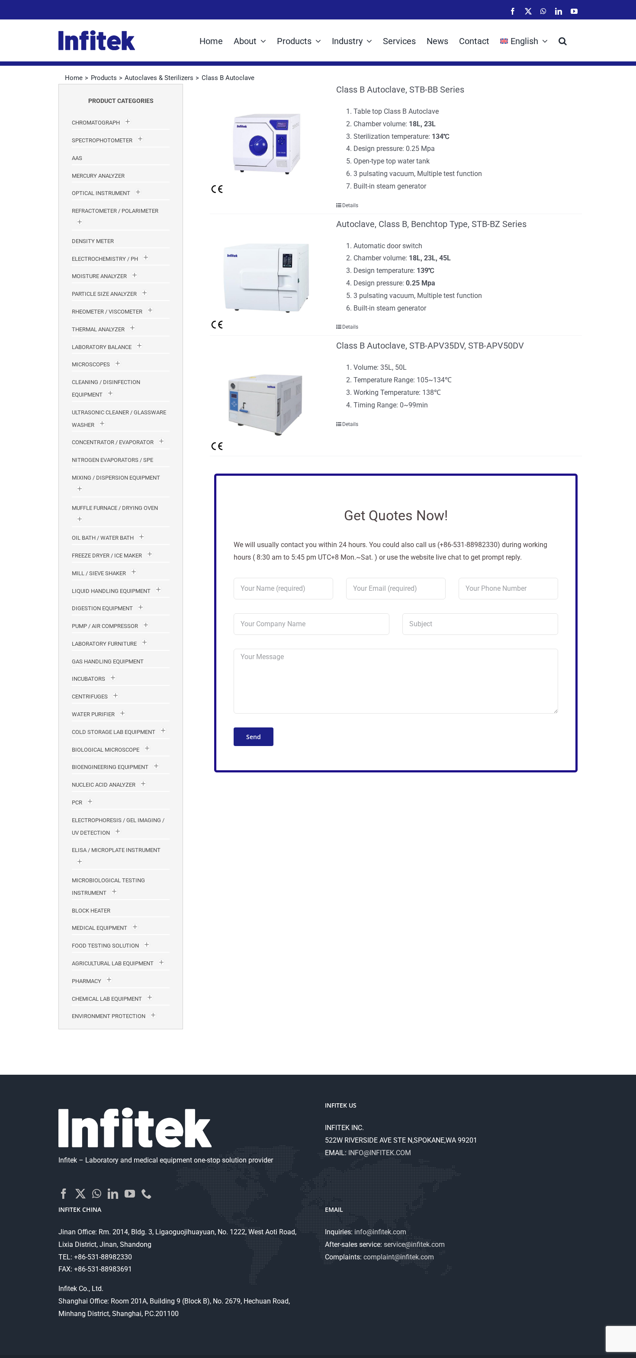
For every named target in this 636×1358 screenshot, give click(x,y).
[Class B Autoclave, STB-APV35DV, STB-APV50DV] (265, 396)
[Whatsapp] (96, 1193)
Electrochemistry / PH (105, 259)
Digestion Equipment (102, 608)
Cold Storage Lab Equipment (113, 732)
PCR (77, 802)
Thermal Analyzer (98, 329)
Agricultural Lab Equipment (113, 963)
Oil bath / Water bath (103, 538)
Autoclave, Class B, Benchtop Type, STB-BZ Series (431, 224)
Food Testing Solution (105, 945)
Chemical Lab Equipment (107, 999)
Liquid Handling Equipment (111, 591)
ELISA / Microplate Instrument (116, 850)
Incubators (88, 679)
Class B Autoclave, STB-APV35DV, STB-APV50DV (430, 345)
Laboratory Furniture (104, 644)
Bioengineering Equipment (110, 767)
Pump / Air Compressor (105, 626)
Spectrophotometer (102, 140)
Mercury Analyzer (98, 176)
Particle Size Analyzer (104, 294)
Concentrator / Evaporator (113, 442)
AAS (77, 158)
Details (350, 205)
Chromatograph (96, 122)
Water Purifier (93, 714)
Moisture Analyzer (99, 276)
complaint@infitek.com (398, 1257)
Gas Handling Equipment (108, 661)
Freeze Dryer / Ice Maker (107, 555)
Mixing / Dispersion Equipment (116, 477)
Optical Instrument (101, 193)
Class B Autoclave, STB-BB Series (400, 89)
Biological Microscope (105, 749)
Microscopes (91, 364)
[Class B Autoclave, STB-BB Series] (265, 139)
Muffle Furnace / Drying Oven (115, 508)
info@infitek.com (380, 1232)
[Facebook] (63, 1193)
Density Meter (93, 241)
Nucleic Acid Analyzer (103, 784)
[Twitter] (80, 1193)
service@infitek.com (414, 1244)
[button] (563, 40)
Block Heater (91, 910)
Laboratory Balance (102, 347)
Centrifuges (90, 696)
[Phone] (146, 1193)
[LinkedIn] (113, 1193)
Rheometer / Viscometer (107, 311)
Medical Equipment (99, 928)
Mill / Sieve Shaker (99, 573)
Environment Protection (108, 1016)
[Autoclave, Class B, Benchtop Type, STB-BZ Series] (265, 274)
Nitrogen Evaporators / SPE (112, 460)
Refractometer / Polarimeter (115, 211)
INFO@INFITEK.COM (379, 1153)
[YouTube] (130, 1193)
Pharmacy (86, 981)
